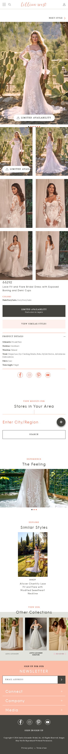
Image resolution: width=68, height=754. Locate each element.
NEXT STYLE (56, 18)
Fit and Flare (17, 342)
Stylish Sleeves (48, 354)
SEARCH (34, 434)
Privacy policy (27, 748)
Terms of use (41, 748)
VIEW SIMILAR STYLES (34, 324)
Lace (10, 361)
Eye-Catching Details (27, 354)
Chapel (16, 365)
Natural (14, 350)
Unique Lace (13, 354)
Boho (39, 354)
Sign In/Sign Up (34, 731)
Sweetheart (15, 346)
